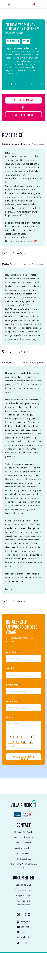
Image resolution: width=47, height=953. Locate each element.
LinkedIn (24, 932)
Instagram (25, 922)
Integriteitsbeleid (23, 896)
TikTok (24, 943)
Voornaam (12, 652)
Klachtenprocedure (23, 890)
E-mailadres (13, 685)
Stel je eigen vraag (23, 100)
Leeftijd (10, 668)
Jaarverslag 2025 (23, 885)
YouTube (25, 927)
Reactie (10, 717)
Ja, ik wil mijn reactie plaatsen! (23, 757)
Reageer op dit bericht (23, 115)
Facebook (24, 938)
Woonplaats (13, 701)
